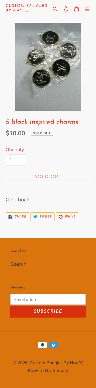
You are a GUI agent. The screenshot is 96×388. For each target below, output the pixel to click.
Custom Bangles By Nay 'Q (26, 8)
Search (18, 264)
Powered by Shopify (48, 370)
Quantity (15, 149)
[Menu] (87, 8)
